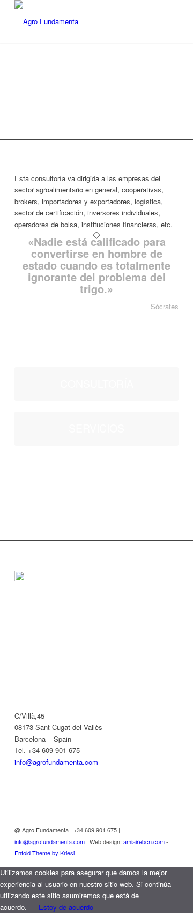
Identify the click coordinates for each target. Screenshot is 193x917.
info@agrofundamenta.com (56, 762)
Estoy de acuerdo (66, 907)
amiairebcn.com (144, 841)
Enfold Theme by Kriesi (44, 852)
